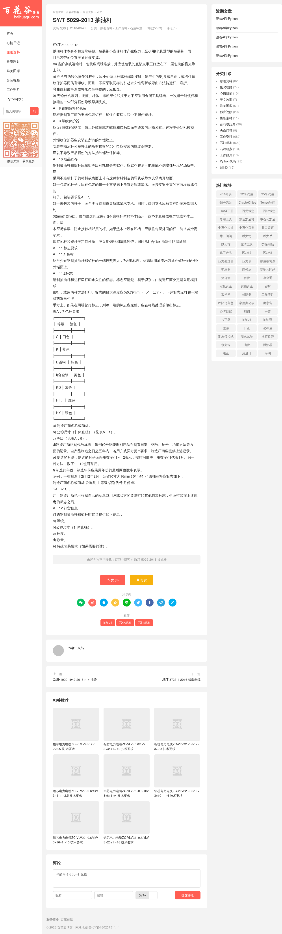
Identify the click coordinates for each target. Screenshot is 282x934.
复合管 (225, 277)
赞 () (113, 580)
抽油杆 (107, 622)
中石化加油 (267, 219)
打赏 (141, 580)
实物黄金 (247, 286)
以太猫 (225, 244)
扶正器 (225, 319)
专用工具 (226, 219)
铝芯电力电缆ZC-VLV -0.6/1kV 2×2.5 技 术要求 (74, 746)
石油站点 (226, 149)
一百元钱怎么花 (246, 211)
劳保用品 (268, 244)
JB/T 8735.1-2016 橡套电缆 (181, 679)
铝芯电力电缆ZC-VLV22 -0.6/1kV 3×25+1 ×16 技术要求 (126, 839)
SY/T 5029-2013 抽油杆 (150, 559)
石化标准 (125, 622)
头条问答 (226, 130)
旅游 (226, 328)
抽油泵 (267, 319)
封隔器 (246, 294)
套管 (247, 277)
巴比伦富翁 (226, 303)
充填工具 (247, 244)
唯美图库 (13, 70)
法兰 (226, 353)
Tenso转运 (267, 202)
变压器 (225, 269)
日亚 (247, 328)
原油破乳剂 (267, 261)
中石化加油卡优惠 (226, 228)
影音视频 (13, 80)
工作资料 (121, 28)
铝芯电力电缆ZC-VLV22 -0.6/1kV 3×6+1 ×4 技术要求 (126, 793)
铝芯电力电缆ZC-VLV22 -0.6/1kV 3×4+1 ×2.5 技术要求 (75, 793)
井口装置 (268, 227)
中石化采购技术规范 (246, 228)
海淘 (268, 353)
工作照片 (13, 89)
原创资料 (13, 52)
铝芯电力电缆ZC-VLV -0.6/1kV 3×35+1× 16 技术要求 (124, 746)
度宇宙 (267, 303)
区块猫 (246, 252)
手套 (268, 311)
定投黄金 (226, 286)
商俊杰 (246, 269)
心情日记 (13, 42)
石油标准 (136, 28)
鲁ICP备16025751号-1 (104, 927)
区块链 (267, 252)
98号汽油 (225, 202)
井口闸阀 (226, 236)
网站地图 (81, 927)
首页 (10, 33)
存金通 (267, 277)
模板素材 (226, 118)
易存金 (267, 328)
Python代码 (15, 99)
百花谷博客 (21, 13)
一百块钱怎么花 (267, 211)
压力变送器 (226, 261)
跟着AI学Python (227, 18)
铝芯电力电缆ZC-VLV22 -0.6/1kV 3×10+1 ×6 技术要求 (176, 793)
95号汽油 (267, 194)
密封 (268, 286)
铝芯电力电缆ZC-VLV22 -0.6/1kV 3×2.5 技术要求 (176, 746)
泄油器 (267, 344)
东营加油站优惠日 (246, 220)
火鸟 (81, 648)
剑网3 (224, 167)
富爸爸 (225, 294)
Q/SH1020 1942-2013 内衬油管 (75, 679)
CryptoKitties (247, 202)
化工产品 (226, 252)
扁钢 (247, 311)
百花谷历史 (227, 124)
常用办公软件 (246, 304)
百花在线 (67, 919)
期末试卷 (247, 336)
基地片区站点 (267, 270)
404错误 (226, 194)
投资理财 (13, 61)
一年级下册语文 (226, 211)
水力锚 (225, 344)
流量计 (246, 353)
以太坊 (246, 236)
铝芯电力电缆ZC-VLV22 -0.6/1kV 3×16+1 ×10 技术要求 (75, 839)
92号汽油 (246, 194)
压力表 (246, 261)
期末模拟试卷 (226, 337)
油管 (247, 344)
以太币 (267, 236)
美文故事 (226, 99)
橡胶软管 (268, 336)
